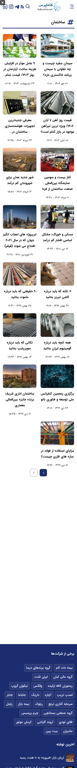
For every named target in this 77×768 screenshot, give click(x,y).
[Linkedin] (5, 6)
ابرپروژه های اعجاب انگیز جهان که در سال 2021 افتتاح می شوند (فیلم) (19, 240)
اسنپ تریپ (65, 695)
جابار (10, 695)
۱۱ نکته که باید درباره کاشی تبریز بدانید (57, 294)
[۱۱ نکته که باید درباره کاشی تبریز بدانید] (57, 274)
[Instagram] (11, 6)
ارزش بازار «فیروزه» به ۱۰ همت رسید (42, 757)
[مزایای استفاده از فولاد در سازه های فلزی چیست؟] (57, 433)
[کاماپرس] (49, 6)
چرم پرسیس (29, 713)
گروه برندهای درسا (38, 667)
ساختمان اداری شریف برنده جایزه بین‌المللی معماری (19, 399)
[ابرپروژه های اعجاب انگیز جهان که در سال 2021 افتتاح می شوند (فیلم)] (20, 217)
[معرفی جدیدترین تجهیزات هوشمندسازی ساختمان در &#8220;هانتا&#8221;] (20, 103)
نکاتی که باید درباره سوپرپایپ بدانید (20, 345)
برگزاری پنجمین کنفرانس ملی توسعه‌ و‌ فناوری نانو (57, 396)
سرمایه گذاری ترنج (60, 704)
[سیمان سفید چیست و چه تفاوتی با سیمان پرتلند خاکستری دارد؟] (57, 46)
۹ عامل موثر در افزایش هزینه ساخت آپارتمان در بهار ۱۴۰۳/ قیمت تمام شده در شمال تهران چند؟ (19, 69)
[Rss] (22, 6)
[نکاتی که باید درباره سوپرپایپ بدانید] (20, 325)
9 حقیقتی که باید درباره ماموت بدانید (20, 294)
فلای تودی (66, 722)
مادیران (68, 731)
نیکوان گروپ (19, 685)
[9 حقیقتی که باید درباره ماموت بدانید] (20, 274)
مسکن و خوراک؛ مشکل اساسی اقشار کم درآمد (57, 237)
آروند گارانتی (45, 722)
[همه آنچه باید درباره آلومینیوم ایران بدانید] (57, 325)
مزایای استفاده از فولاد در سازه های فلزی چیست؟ (57, 453)
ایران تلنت (41, 676)
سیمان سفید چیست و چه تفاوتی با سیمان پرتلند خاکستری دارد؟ (57, 69)
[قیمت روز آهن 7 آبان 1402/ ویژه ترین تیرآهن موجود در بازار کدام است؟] (57, 103)
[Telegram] (17, 6)
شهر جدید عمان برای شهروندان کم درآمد (20, 180)
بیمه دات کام (64, 667)
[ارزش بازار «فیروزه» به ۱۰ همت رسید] (70, 757)
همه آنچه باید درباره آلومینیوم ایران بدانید (57, 345)
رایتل (9, 704)
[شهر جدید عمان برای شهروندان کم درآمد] (20, 160)
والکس (37, 685)
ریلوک (39, 704)
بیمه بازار (23, 704)
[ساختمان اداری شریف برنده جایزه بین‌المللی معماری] (20, 376)
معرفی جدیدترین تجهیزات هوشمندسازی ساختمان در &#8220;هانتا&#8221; (20, 126)
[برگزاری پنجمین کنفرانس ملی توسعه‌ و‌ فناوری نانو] (57, 376)
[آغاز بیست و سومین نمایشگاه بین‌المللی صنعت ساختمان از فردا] (57, 160)
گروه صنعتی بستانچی (58, 713)
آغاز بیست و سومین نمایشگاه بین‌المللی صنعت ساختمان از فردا (57, 183)
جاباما (22, 695)
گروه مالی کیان (63, 676)
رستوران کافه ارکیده (60, 685)
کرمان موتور (23, 722)
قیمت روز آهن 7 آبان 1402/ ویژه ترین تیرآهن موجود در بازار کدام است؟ (57, 126)
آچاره (48, 695)
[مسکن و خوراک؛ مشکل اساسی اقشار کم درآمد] (57, 217)
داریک (35, 695)
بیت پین (52, 731)
